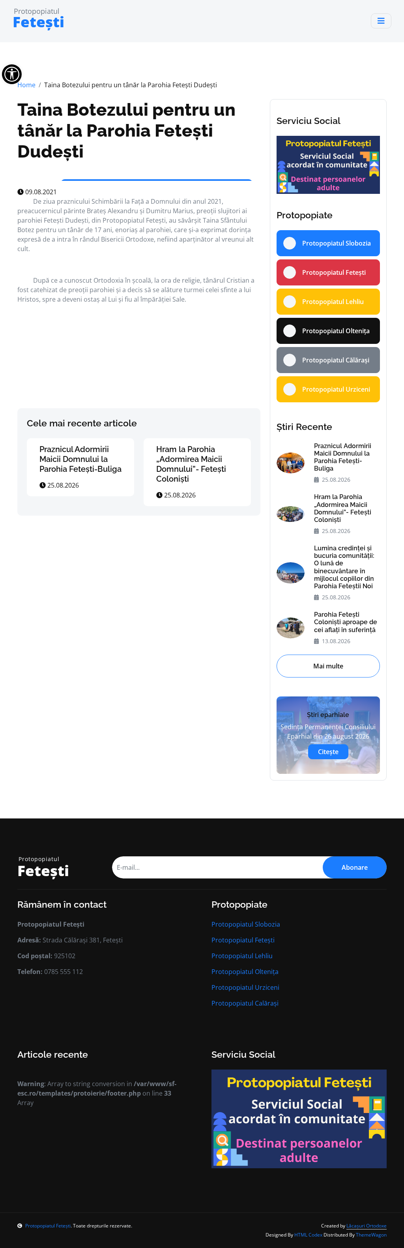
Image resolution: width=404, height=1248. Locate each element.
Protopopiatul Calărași (245, 1003)
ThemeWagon (371, 1234)
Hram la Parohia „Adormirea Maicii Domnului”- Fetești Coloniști (191, 464)
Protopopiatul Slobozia (245, 924)
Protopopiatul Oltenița (245, 971)
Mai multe (328, 666)
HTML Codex (308, 1234)
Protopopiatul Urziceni (245, 987)
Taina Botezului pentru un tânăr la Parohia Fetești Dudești (126, 130)
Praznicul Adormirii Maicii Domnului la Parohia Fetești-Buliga (80, 459)
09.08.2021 (40, 192)
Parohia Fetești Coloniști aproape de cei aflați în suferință (345, 622)
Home (26, 85)
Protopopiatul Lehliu (242, 955)
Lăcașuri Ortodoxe (366, 1225)
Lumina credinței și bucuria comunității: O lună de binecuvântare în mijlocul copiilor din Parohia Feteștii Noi (344, 567)
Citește (328, 751)
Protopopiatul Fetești (243, 940)
